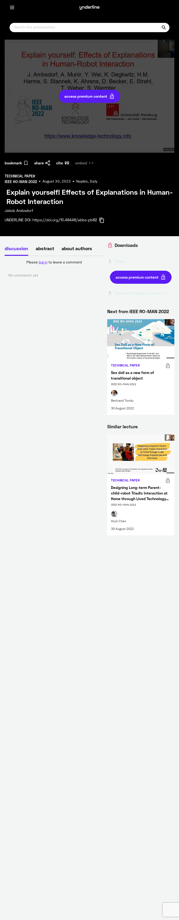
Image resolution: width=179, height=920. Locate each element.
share (39, 163)
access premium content (85, 96)
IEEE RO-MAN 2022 (149, 311)
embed (81, 163)
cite (59, 163)
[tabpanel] (54, 269)
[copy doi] (104, 220)
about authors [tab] (77, 248)
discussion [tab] (16, 248)
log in (43, 262)
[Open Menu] (12, 7)
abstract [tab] (45, 248)
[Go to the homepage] (89, 7)
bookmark (13, 163)
